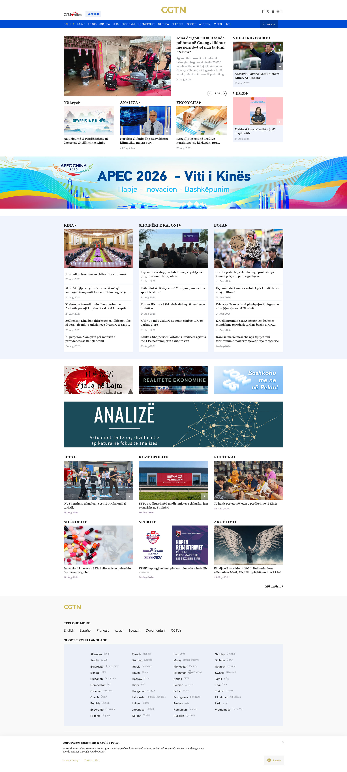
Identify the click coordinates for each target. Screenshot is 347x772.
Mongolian (186, 666)
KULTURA (224, 457)
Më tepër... (273, 586)
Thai (221, 685)
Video (239, 93)
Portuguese (187, 697)
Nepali (181, 679)
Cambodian (100, 685)
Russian (184, 715)
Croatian (101, 691)
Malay (186, 660)
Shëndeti (74, 522)
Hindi (138, 685)
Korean (141, 715)
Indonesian (149, 697)
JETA (68, 457)
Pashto (181, 703)
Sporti (146, 522)
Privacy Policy (70, 760)
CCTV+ (176, 630)
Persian (183, 685)
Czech (98, 697)
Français (103, 630)
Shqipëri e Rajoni (158, 225)
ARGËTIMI (224, 522)
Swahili (225, 672)
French (141, 654)
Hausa (140, 672)
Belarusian (104, 666)
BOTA (219, 225)
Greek (141, 666)
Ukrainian (228, 697)
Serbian (225, 654)
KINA (69, 225)
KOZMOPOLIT (152, 457)
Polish (182, 691)
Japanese (143, 709)
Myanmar (188, 672)
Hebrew (141, 679)
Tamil (222, 679)
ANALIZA (129, 102)
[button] (209, 93)
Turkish (224, 691)
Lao (179, 654)
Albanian (100, 654)
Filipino (100, 715)
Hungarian (143, 691)
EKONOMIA (187, 102)
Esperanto (102, 709)
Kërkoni (271, 24)
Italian (140, 703)
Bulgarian (103, 679)
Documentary (156, 630)
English (69, 630)
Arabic (99, 660)
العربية (119, 630)
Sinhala (224, 660)
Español (85, 630)
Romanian (185, 709)
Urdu (221, 703)
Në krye (71, 102)
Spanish (225, 666)
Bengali (98, 672)
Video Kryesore (250, 38)
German (142, 660)
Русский (134, 630)
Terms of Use (91, 760)
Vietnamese (229, 709)
